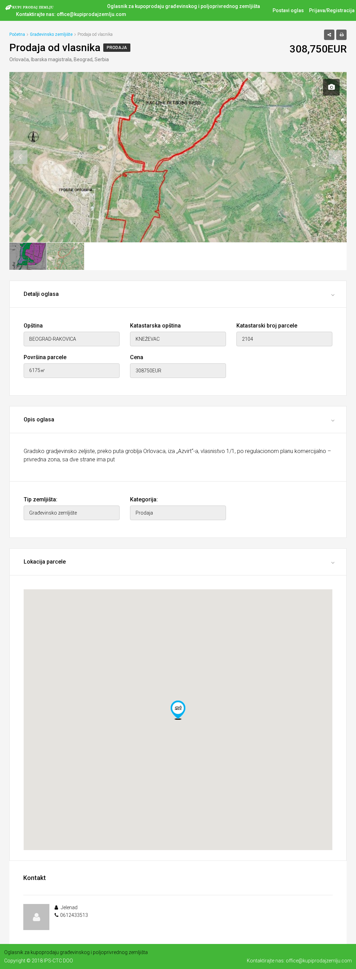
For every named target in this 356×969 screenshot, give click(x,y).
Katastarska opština (155, 325)
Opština (33, 325)
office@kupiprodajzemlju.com (91, 14)
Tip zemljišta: (40, 499)
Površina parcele (45, 357)
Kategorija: (144, 499)
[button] (178, 709)
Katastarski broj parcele (266, 325)
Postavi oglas (288, 10)
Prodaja (117, 47)
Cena (136, 357)
